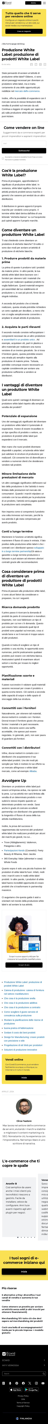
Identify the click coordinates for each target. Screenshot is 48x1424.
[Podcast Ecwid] (11, 1383)
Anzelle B (11, 1183)
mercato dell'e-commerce (27, 91)
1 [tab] (17, 1237)
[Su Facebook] (31, 64)
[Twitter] (30, 1383)
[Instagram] (37, 1383)
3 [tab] (24, 1237)
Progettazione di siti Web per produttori (23, 1045)
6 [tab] (34, 1237)
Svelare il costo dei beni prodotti (19, 1032)
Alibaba (33, 771)
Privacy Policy (23, 1396)
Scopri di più (24, 965)
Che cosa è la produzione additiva (20, 1003)
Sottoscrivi (24, 150)
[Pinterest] (17, 1383)
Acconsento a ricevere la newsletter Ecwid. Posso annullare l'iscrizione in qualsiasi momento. (23, 158)
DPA (23, 1399)
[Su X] (40, 64)
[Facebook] (24, 1383)
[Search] (44, 1373)
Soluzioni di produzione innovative (20, 1049)
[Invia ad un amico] (45, 64)
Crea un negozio (24, 31)
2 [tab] (21, 1237)
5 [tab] (31, 1237)
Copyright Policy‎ (23, 1406)
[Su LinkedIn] (36, 64)
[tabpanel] (19, 1207)
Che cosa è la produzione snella (19, 998)
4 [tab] (27, 1237)
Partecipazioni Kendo (14, 850)
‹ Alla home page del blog (12, 44)
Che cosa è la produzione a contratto (22, 1007)
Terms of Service (23, 1403)
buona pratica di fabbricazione (18, 1028)
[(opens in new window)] (15, 1389)
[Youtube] (44, 1383)
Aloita (33, 3)
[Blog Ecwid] (4, 1383)
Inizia (24, 1077)
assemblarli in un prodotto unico (19, 339)
